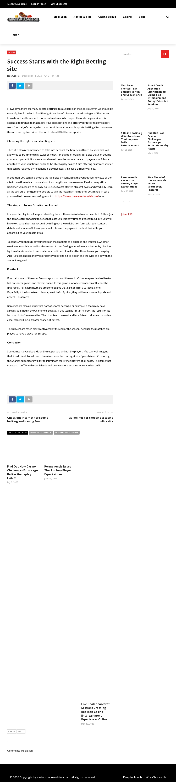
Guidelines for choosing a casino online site (91, 419)
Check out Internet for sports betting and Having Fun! (27, 419)
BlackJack (60, 16)
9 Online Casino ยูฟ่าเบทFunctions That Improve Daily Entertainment (131, 139)
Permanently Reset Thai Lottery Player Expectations (57, 470)
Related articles (18, 432)
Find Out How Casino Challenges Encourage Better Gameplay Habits (22, 472)
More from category (66, 432)
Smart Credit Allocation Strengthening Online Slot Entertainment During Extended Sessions (157, 95)
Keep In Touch (38, 4)
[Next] (129, 202)
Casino (127, 16)
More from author (40, 432)
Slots (142, 16)
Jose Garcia (13, 75)
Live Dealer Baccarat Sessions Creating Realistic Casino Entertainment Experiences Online (95, 711)
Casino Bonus (107, 16)
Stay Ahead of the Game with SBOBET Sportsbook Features (156, 183)
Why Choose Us (59, 4)
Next (20, 731)
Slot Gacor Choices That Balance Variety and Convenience (131, 90)
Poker (15, 35)
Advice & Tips (82, 16)
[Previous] (123, 202)
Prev (12, 731)
